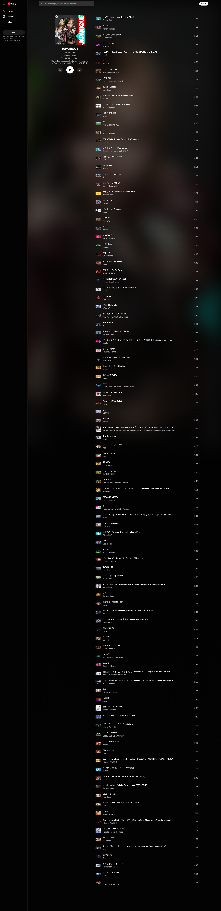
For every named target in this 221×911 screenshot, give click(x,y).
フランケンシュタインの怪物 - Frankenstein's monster (125, 619)
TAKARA (106, 710)
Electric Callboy (121, 483)
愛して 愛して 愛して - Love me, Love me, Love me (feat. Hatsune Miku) (134, 846)
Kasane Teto (108, 195)
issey (105, 291)
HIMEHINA (107, 622)
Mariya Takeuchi (109, 727)
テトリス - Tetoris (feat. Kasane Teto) (119, 192)
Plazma (106, 549)
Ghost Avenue (109, 750)
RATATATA (107, 480)
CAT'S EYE (107, 855)
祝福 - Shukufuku (110, 305)
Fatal (105, 384)
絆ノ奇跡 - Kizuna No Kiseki (114, 314)
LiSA (105, 404)
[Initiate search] (42, 4)
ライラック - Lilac (110, 69)
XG (104, 326)
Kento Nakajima (115, 387)
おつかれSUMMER (110, 375)
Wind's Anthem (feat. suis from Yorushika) (121, 803)
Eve (104, 160)
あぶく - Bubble (109, 87)
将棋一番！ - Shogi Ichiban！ (115, 366)
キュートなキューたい (112, 471)
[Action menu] (80, 70)
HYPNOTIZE (108, 322)
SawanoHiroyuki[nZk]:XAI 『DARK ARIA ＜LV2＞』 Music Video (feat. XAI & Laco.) (137, 820)
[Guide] (4, 3)
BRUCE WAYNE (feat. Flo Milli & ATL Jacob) (121, 139)
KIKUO (105, 849)
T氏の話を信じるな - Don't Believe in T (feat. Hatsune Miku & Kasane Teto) (134, 584)
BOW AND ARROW (110, 497)
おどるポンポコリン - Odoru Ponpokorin (120, 715)
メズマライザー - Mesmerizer (115, 148)
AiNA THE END (109, 273)
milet (126, 317)
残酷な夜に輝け (109, 628)
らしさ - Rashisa (110, 733)
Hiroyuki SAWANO (110, 762)
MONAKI (106, 491)
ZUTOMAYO (107, 465)
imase (105, 116)
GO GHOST (107, 165)
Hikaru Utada (122, 81)
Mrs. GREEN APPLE (111, 72)
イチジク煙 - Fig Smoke (113, 576)
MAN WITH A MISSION (112, 317)
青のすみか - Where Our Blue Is (116, 331)
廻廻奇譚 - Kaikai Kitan (112, 157)
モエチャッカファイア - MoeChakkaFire (119, 288)
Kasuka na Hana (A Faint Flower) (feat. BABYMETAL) (125, 785)
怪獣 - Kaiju (107, 244)
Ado (104, 177)
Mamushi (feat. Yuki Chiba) (114, 279)
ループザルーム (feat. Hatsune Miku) (118, 96)
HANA (105, 230)
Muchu (106, 637)
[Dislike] (183, 19)
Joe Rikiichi (107, 544)
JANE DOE (107, 78)
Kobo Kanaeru (123, 509)
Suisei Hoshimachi (110, 186)
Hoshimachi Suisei (110, 867)
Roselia (106, 832)
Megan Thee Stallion (111, 282)
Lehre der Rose (116, 832)
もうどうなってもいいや (113, 864)
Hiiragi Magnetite (110, 692)
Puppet (106, 698)
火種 (105, 593)
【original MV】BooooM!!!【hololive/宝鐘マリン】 (124, 558)
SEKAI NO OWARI (110, 814)
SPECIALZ (107, 218)
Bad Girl (106, 418)
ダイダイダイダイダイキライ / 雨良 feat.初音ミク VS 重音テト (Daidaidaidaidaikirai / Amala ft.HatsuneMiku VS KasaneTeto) (139, 340)
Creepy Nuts (108, 20)
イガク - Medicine (110, 523)
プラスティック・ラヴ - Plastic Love (118, 724)
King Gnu (106, 64)
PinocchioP (107, 535)
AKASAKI (106, 299)
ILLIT (105, 55)
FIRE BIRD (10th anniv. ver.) (114, 829)
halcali (105, 378)
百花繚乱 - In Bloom (111, 872)
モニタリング (108, 200)
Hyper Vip (107, 654)
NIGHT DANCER (109, 113)
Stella (105, 811)
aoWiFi (105, 675)
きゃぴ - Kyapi (109, 349)
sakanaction (107, 247)
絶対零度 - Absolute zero (113, 602)
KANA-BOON (108, 395)
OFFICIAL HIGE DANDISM (113, 736)
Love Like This (109, 794)
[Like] (179, 19)
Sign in (203, 4)
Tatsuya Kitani (108, 334)
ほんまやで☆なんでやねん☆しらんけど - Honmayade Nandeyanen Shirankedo (136, 488)
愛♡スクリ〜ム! (109, 837)
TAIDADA (106, 462)
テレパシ (106, 410)
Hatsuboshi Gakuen (118, 675)
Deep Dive (107, 663)
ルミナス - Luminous (111, 645)
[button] (60, 70)
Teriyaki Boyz (108, 430)
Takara (113, 710)
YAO (104, 614)
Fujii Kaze (107, 360)
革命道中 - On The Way (112, 270)
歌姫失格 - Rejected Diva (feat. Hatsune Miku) (122, 532)
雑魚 (105, 689)
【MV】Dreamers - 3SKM (113, 741)
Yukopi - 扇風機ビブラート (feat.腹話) (118, 768)
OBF (104, 541)
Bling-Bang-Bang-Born (112, 34)
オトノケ (106, 253)
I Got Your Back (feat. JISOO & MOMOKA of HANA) (124, 776)
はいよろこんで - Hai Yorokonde (116, 104)
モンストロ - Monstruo (112, 174)
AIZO (105, 61)
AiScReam (107, 841)
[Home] (12, 3)
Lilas (105, 875)
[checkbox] (196, 18)
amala (105, 343)
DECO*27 (106, 203)
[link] (14, 11)
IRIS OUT (106, 26)
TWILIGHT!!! (108, 567)
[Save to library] (60, 69)
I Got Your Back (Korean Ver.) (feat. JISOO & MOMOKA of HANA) (130, 52)
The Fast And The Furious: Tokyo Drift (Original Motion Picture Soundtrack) (145, 430)
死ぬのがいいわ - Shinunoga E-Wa (117, 357)
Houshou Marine (109, 352)
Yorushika (107, 90)
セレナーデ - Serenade (112, 261)
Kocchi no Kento (109, 107)
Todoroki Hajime (109, 666)
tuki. (104, 457)
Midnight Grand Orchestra (113, 657)
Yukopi (105, 369)
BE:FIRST (106, 142)
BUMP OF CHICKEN (111, 884)
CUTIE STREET (109, 474)
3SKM (105, 745)
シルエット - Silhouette (112, 392)
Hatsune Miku (115, 151)
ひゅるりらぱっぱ (110, 453)
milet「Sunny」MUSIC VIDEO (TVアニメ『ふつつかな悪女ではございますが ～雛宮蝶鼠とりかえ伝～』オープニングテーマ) (139, 514)
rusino (105, 99)
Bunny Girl (107, 296)
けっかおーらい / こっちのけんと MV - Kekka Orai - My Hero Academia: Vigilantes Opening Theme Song (139, 680)
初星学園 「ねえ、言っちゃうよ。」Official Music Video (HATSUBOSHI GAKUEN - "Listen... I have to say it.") (139, 672)
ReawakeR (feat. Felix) (112, 401)
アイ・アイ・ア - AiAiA (112, 445)
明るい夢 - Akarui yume (112, 707)
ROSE (105, 226)
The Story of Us (109, 436)
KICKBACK (107, 235)
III (103, 506)
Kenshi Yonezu (109, 29)
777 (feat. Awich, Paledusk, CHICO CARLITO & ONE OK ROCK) (128, 611)
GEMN (105, 387)
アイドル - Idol (109, 43)
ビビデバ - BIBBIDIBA (111, 183)
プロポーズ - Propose (112, 209)
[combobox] (69, 3)
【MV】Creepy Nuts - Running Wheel (118, 17)
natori (105, 212)
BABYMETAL (108, 483)
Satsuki (106, 151)
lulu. (104, 122)
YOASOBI (106, 46)
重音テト (126, 151)
